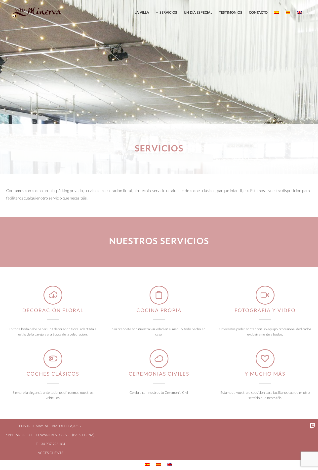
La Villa (142, 12)
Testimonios (230, 12)
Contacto (258, 12)
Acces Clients (50, 453)
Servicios (168, 12)
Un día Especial (198, 12)
